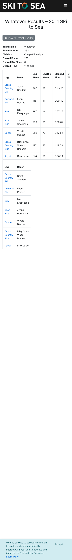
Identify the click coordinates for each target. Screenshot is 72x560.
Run (7, 111)
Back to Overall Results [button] (20, 37)
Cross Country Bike (9, 145)
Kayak (8, 156)
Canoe (8, 132)
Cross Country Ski (9, 88)
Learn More (12, 556)
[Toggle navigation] (65, 6)
